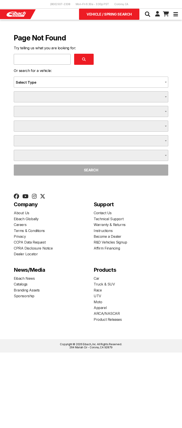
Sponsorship (24, 296)
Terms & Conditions (29, 231)
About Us (21, 213)
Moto (98, 302)
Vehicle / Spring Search (109, 14)
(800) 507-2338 (60, 4)
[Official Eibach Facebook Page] (16, 196)
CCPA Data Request (30, 242)
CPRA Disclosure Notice (33, 248)
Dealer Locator (26, 254)
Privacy (20, 236)
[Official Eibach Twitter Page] (42, 196)
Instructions (103, 231)
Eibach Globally (26, 219)
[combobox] (91, 82)
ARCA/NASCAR (107, 313)
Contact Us (103, 213)
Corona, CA (121, 4)
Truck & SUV (104, 284)
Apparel (100, 308)
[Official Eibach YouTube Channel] (25, 196)
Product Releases (108, 319)
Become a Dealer (107, 236)
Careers (20, 225)
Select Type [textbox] (26, 82)
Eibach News (24, 278)
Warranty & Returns (110, 225)
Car (96, 278)
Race (98, 290)
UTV (97, 296)
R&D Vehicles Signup (110, 242)
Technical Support (108, 219)
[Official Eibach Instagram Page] (34, 196)
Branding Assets (27, 290)
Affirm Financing (107, 248)
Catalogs (21, 284)
